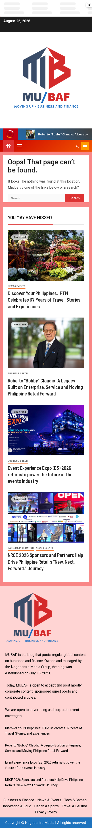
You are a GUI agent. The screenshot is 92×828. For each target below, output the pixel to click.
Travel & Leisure (74, 806)
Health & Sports (46, 806)
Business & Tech (18, 373)
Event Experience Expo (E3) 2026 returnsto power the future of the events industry (40, 474)
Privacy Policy (46, 812)
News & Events (16, 286)
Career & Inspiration (21, 548)
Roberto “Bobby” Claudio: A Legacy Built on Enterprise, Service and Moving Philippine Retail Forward (45, 387)
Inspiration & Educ (17, 806)
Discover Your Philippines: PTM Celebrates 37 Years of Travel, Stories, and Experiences (45, 299)
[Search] (77, 146)
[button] (19, 146)
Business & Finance (18, 800)
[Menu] (19, 146)
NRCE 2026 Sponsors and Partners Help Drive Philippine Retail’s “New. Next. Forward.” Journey (45, 561)
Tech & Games (75, 800)
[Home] (8, 146)
